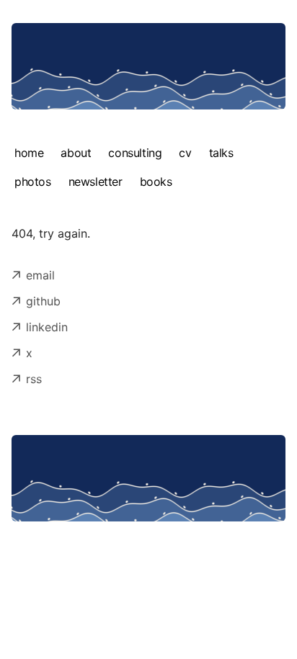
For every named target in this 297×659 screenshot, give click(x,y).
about (76, 152)
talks (221, 152)
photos (32, 181)
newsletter (95, 181)
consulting (134, 152)
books (156, 181)
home (28, 152)
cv (185, 152)
